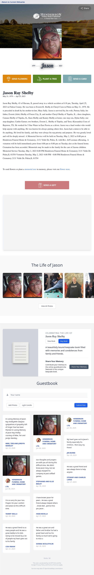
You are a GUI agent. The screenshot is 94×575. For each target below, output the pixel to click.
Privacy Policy (40, 565)
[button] (16, 465)
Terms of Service (53, 565)
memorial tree (30, 169)
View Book (51, 341)
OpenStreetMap (49, 569)
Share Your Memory (79, 367)
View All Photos (47, 306)
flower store (65, 169)
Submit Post (81, 405)
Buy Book (63, 341)
